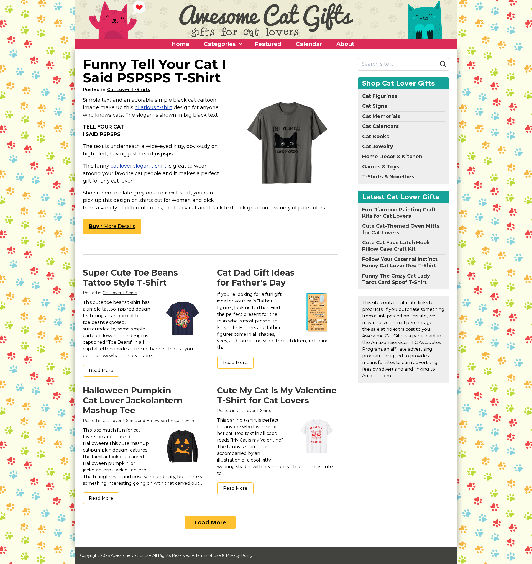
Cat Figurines (379, 96)
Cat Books (375, 137)
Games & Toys (380, 167)
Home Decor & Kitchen (392, 156)
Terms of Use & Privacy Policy (224, 555)
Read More (101, 370)
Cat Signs (374, 106)
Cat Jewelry (377, 146)
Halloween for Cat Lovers (170, 420)
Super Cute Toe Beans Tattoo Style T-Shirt (130, 278)
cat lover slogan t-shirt (138, 166)
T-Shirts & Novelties (388, 177)
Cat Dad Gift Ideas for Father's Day (256, 278)
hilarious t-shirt (153, 107)
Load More (210, 522)
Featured (268, 44)
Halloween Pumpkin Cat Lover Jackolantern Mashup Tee (133, 400)
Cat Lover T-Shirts (128, 89)
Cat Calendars (380, 126)
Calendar (309, 44)
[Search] (443, 64)
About (345, 44)
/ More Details (112, 226)
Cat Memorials (381, 116)
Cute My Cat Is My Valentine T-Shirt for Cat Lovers (277, 395)
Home (180, 44)
